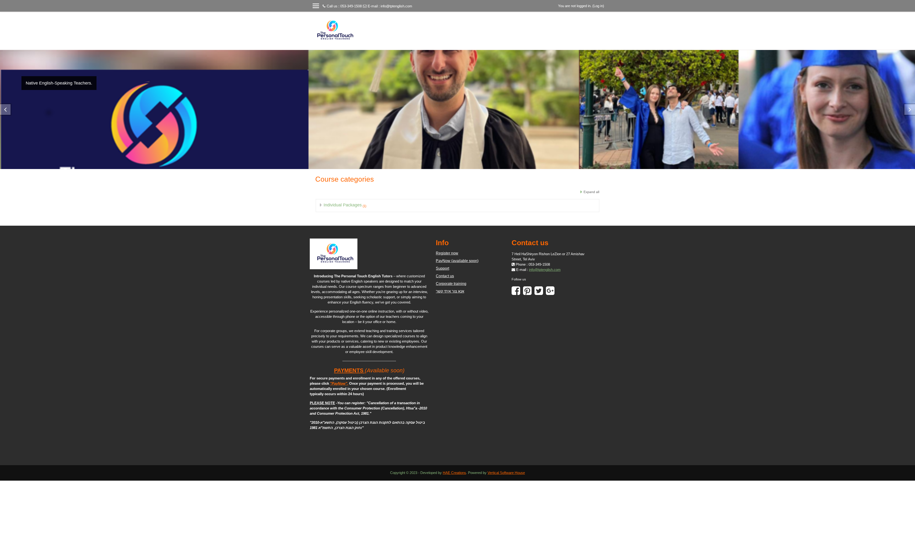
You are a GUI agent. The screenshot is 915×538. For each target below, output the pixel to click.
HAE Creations (454, 473)
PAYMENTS (349, 371)
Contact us (445, 276)
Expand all (591, 192)
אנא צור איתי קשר (450, 291)
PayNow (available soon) (457, 261)
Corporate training (451, 284)
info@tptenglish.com (396, 6)
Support (442, 268)
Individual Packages (343, 205)
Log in (598, 6)
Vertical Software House (506, 473)
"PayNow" (338, 383)
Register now (447, 253)
